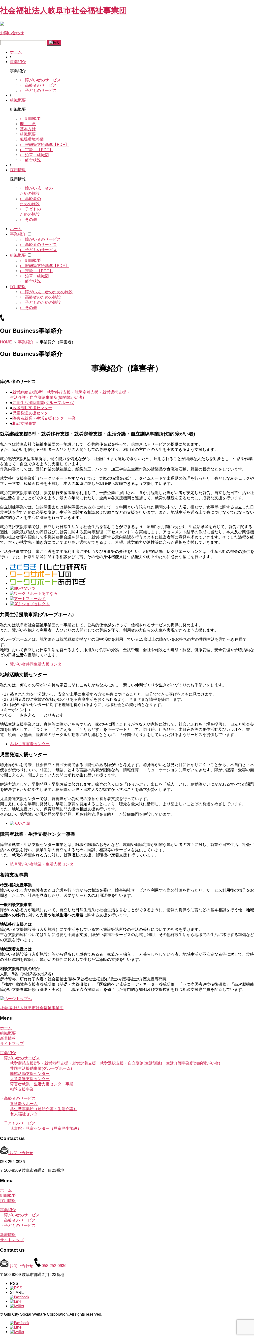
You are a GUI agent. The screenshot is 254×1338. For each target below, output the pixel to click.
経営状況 (30, 160)
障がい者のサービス (40, 80)
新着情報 (8, 1038)
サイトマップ (12, 1043)
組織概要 (18, 100)
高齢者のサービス (38, 85)
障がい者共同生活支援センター (37, 664)
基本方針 (28, 129)
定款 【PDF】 (36, 150)
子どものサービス (38, 90)
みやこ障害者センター (30, 744)
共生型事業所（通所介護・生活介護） (43, 1109)
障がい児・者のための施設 (46, 292)
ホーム (16, 52)
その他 (28, 219)
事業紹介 (18, 62)
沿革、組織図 (34, 155)
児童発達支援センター (32, 413)
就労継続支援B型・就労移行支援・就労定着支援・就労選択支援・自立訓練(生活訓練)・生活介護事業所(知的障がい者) (115, 1063)
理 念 (28, 124)
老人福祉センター (26, 1114)
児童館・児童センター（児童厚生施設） (45, 1128)
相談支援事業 (24, 423)
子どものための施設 (40, 302)
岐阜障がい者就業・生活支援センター (43, 864)
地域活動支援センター (32, 408)
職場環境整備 (32, 139)
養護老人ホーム (24, 1104)
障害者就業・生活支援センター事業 (44, 418)
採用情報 (18, 170)
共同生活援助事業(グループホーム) (43, 403)
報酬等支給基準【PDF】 (44, 144)
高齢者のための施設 (40, 297)
